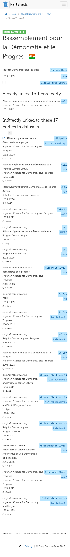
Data (14, 14)
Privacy (29, 546)
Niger (48, 14)
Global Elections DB (31, 14)
